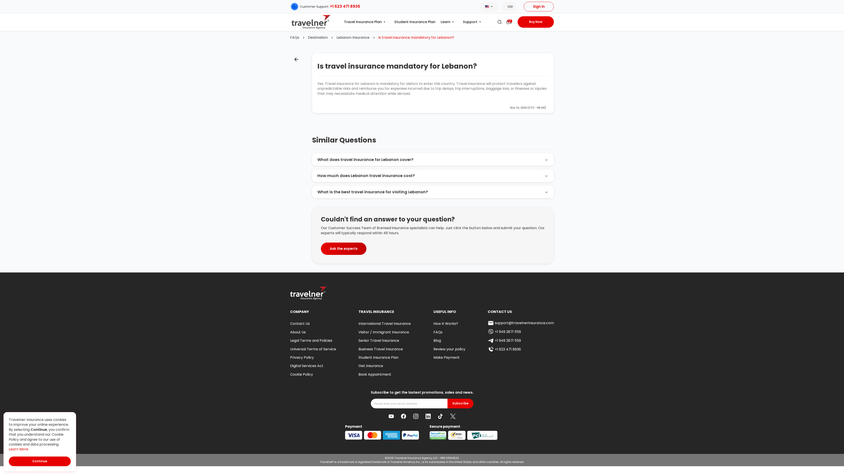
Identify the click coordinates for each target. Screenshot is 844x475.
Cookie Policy (301, 374)
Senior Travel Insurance (378, 340)
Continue (39, 461)
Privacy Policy (302, 357)
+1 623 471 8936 (345, 6)
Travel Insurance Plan (363, 22)
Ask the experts (344, 248)
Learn (445, 22)
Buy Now (535, 22)
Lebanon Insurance (353, 37)
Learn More (18, 449)
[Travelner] (311, 22)
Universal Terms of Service (313, 349)
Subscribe (460, 403)
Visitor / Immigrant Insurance (383, 332)
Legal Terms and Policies (311, 340)
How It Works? (445, 323)
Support (470, 22)
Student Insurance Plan (414, 22)
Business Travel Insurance (380, 349)
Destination (318, 37)
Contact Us (300, 323)
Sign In (539, 6)
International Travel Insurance (384, 323)
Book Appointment (374, 374)
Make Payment (446, 357)
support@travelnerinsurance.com (524, 322)
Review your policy (449, 349)
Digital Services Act (306, 365)
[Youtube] (391, 416)
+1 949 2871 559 (508, 331)
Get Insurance (370, 365)
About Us (298, 332)
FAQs (294, 37)
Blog (437, 340)
